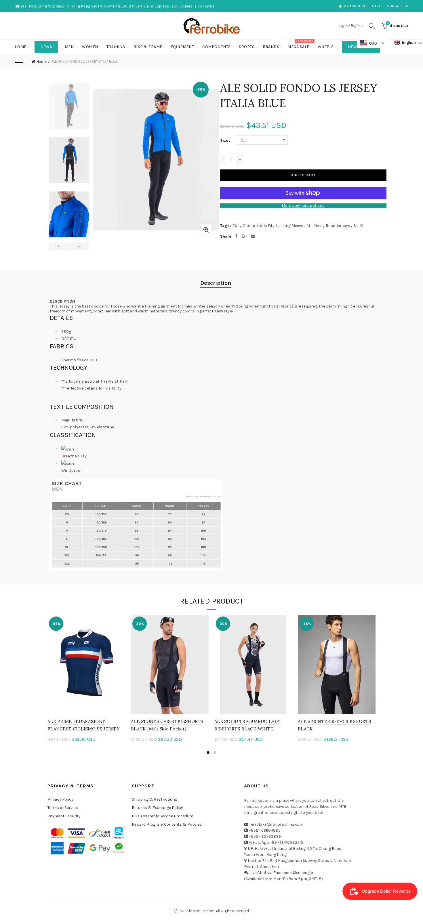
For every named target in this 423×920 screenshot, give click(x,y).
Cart (376, 6)
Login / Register (351, 26)
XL (243, 140)
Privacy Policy (60, 799)
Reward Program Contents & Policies (167, 824)
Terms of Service (62, 807)
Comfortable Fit (258, 225)
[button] (408, 42)
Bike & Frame (148, 46)
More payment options (303, 205)
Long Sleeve (292, 225)
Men (69, 46)
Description (215, 283)
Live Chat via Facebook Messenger (281, 872)
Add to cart (303, 175)
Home (20, 46)
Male (317, 225)
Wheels (326, 46)
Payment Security (64, 816)
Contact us (397, 6)
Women (90, 46)
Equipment (182, 46)
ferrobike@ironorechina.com (276, 824)
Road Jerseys (338, 225)
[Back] (19, 61)
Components (216, 46)
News (46, 46)
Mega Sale (300, 44)
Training (115, 46)
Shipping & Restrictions (154, 799)
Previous (59, 246)
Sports (246, 46)
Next (79, 246)
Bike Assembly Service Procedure (162, 816)
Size (224, 140)
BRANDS (273, 44)
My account (354, 6)
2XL (236, 225)
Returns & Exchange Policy (157, 807)
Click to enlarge (206, 229)
